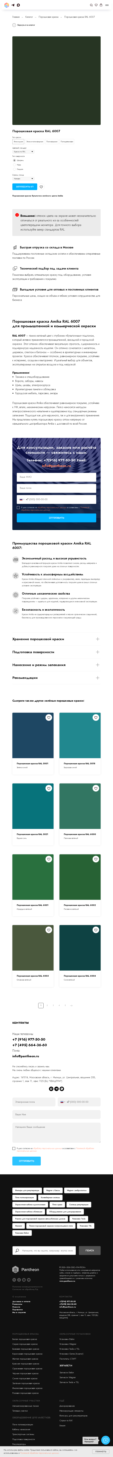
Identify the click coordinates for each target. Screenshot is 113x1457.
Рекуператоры (19, 1444)
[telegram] (13, 5)
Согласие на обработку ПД (25, 1289)
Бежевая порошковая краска (25, 1349)
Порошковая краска (48, 17)
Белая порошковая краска (24, 1339)
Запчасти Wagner (67, 1377)
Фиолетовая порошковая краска (27, 1388)
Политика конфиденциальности (27, 1286)
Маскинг (18, 1226)
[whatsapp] (62, 1089)
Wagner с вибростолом (77, 1190)
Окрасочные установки (75, 1334)
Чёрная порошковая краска (25, 1373)
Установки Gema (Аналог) (71, 1353)
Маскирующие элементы (71, 1410)
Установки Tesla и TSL (69, 1349)
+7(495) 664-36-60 (68, 1304)
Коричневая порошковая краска (27, 1353)
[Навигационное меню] (107, 5)
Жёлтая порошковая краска (25, 1358)
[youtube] (29, 1280)
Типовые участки (20, 1410)
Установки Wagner (67, 1344)
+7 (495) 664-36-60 (29, 1044)
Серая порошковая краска (25, 1344)
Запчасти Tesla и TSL (69, 1382)
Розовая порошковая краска (25, 1393)
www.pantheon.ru (67, 1281)
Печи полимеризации (24, 1197)
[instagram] (24, 1280)
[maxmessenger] (18, 5)
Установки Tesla (78, 1218)
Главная (16, 17)
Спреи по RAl (65, 1420)
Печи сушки (57, 1204)
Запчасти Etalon (66, 1372)
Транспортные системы (23, 1434)
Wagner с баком (53, 1190)
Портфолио (17, 1309)
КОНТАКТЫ (65, 1296)
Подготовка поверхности (23, 1439)
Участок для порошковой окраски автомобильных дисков (40, 1218)
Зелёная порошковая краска (26, 1383)
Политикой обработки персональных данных (39, 1453)
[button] (91, 5)
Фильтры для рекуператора (27, 1190)
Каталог (29, 17)
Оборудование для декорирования (65, 1211)
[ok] (19, 1280)
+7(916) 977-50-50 (60, 460)
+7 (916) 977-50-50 (28, 1039)
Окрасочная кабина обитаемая (28, 1211)
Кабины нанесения (21, 1429)
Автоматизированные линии (25, 1406)
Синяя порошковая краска (24, 1378)
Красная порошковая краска (25, 1363)
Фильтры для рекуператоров (73, 1415)
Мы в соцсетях (19, 1312)
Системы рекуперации (78, 1204)
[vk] (14, 1280)
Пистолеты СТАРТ (67, 1358)
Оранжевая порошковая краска (27, 1368)
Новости (16, 1307)
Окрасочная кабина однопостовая (30, 1204)
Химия (62, 1425)
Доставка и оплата (21, 1301)
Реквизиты (17, 1304)
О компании (19, 1296)
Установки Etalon (22, 1233)
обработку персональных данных (52, 507)
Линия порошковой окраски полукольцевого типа (51, 1226)
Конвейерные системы (50, 1197)
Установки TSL (86, 1226)
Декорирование (67, 1406)
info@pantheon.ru (56, 465)
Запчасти (65, 1365)
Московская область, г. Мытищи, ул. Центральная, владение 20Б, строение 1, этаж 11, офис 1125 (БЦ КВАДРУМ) (79, 1315)
